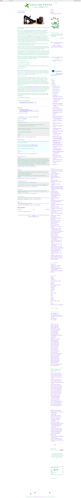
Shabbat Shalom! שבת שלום (57, 96)
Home (34, 209)
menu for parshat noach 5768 (56, 375)
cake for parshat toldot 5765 (56, 384)
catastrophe (27, 70)
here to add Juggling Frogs (57, 57)
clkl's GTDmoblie (54, 318)
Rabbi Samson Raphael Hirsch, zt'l (34, 86)
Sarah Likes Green (21, 156)
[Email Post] (27, 113)
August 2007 (55, 92)
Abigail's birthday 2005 (55, 324)
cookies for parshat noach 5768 (56, 374)
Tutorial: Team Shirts (54, 259)
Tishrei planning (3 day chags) (56, 226)
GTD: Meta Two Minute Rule (56, 201)
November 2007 (56, 87)
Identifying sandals (56, 107)
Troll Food (52, 227)
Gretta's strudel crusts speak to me (26, 110)
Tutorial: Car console (54, 235)
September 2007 (56, 90)
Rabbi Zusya (30, 77)
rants (51, 295)
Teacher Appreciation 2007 (55, 220)
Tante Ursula (53, 219)
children (52, 278)
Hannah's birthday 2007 (55, 345)
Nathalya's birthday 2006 (55, 360)
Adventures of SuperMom (24, 109)
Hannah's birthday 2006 (55, 344)
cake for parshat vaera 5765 (56, 393)
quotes (52, 294)
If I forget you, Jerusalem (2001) (56, 428)
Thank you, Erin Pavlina (55, 224)
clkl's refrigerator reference (55, 314)
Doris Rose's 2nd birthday (55, 418)
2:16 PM (26, 113)
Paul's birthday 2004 (54, 362)
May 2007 (55, 164)
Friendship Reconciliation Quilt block (57, 423)
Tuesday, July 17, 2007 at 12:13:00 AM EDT (27, 193)
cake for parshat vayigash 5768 (56, 389)
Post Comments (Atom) (26, 211)
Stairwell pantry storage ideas (56, 218)
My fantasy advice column (57, 136)
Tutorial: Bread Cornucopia (55, 232)
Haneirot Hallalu (53, 427)
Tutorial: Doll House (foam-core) (56, 240)
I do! (52, 470)
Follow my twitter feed (59, 73)
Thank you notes (54, 223)
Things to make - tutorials (55, 300)
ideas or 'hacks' (53, 286)
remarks (52, 298)
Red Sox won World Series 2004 (56, 364)
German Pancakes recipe (55, 197)
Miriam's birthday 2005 (55, 356)
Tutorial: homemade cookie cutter (56, 255)
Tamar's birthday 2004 (54, 365)
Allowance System (54, 174)
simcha (25, 30)
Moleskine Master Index (55, 206)
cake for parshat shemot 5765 (56, 392)
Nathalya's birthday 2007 (55, 361)
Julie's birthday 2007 (54, 352)
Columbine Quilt (53, 414)
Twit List (59, 74)
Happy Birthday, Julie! (56, 140)
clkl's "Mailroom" (53, 319)
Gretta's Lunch (53, 264)
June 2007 (55, 95)
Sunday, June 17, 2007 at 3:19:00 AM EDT (27, 166)
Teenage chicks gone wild (55, 222)
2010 (53, 80)
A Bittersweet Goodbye (57, 155)
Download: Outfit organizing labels (57, 186)
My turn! (54, 114)
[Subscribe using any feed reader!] (57, 45)
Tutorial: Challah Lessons (55, 236)
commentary (53, 279)
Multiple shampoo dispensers (58, 103)
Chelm (52, 178)
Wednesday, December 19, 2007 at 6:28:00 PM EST (29, 199)
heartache (21, 70)
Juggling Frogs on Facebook (56, 265)
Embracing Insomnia (54, 191)
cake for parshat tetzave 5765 (56, 404)
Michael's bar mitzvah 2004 (55, 354)
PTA (51, 291)
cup (48, 215)
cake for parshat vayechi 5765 (56, 391)
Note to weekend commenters (56, 13)
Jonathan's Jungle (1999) (55, 433)
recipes (52, 296)
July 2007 (54, 93)
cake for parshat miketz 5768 (56, 388)
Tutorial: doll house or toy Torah (56, 246)
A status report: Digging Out (57, 109)
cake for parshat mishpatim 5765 (56, 401)
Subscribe (52, 12)
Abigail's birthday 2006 (55, 326)
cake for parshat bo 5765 (55, 395)
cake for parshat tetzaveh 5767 (56, 405)
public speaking (53, 292)
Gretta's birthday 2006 (54, 341)
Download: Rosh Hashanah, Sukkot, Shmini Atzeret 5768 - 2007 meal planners (57, 188)
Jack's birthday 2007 (54, 349)
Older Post (48, 209)
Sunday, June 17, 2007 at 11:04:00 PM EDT (27, 178)
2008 (53, 83)
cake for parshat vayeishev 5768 (56, 387)
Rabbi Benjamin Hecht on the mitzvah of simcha (28, 102)
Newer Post (20, 209)
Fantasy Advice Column (55, 192)
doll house (52, 282)
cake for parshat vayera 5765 (56, 379)
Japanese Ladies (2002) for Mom (56, 429)
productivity (53, 290)
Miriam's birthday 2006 (55, 357)
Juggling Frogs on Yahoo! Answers (57, 270)
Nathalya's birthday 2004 (55, 358)
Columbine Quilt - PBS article (56, 415)
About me (52, 9)
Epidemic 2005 (53, 337)
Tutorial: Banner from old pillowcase (57, 231)
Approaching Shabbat (23, 111)
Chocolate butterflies (54, 180)
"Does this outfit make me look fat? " (57, 169)
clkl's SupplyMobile (54, 313)
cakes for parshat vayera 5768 (56, 380)
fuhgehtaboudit (29, 35)
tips (51, 302)
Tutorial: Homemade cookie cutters (57, 256)
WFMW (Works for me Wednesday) (57, 304)
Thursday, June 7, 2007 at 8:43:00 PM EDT (27, 153)
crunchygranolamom (21, 181)
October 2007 (55, 89)
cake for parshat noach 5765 (56, 373)
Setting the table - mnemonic (56, 215)
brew (42, 215)
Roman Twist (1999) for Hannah (56, 438)
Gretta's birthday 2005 (54, 340)
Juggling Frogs (40, 5)
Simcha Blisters (21, 12)
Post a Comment (22, 118)
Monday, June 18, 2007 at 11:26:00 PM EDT (27, 186)
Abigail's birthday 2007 (55, 327)
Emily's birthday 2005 (54, 332)
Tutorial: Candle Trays (54, 233)
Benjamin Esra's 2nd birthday (56, 410)
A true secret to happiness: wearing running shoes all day (28, 146)
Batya (19, 169)
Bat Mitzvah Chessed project (56, 177)
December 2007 (56, 86)
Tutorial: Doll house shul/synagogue (57, 247)
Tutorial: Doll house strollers (55, 249)
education (52, 283)
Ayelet (19, 189)
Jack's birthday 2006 (54, 348)
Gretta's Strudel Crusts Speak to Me (57, 200)
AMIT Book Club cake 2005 (55, 328)
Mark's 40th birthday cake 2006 (56, 353)
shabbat (52, 299)
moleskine (52, 287)
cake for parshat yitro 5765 (55, 400)
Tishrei (52, 303)
